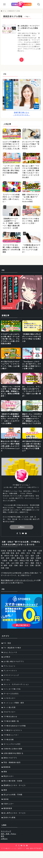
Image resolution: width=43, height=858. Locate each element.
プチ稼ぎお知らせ (10, 716)
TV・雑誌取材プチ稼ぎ (12, 648)
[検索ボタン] (38, 4)
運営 (2, 836)
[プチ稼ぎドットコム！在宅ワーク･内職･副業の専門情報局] (21, 4)
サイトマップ (6, 831)
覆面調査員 (8, 808)
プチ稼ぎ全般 (9, 739)
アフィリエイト (9, 666)
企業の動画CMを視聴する (13, 753)
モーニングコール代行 (12, 744)
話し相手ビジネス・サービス (15, 813)
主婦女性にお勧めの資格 (13, 749)
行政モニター (9, 804)
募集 (5, 771)
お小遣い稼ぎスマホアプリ (14, 661)
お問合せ (21, 527)
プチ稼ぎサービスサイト (13, 730)
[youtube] (23, 533)
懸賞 (5, 790)
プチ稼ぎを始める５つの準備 (15, 726)
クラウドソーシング (11, 675)
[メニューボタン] (4, 4)
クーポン (7, 680)
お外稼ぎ (7, 657)
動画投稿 (7, 767)
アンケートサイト (10, 670)
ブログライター (9, 712)
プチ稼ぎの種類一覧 (11, 721)
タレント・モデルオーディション (16, 684)
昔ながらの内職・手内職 (13, 794)
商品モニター (9, 776)
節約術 (6, 799)
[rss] (24, 846)
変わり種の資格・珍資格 (13, 781)
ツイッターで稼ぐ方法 (12, 689)
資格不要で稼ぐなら (21, 112)
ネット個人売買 (9, 707)
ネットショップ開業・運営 (14, 703)
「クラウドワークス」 (21, 115)
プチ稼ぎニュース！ (11, 735)
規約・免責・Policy (8, 834)
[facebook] (17, 533)
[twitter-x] (20, 533)
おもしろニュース (10, 652)
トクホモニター (9, 698)
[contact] (26, 533)
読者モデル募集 (9, 817)
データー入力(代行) (11, 693)
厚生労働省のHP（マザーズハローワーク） (17, 580)
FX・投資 (7, 643)
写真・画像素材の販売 (12, 762)
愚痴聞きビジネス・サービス (15, 785)
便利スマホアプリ (10, 758)
